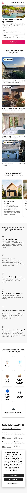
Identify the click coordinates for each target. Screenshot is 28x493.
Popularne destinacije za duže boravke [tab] (11, 428)
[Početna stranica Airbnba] (3, 2)
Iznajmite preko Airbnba (17, 2)
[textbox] (7, 37)
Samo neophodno (13, 479)
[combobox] (13, 32)
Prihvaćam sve (13, 475)
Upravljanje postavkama (13, 483)
